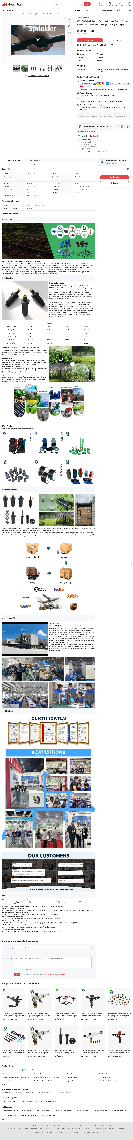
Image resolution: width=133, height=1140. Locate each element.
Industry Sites (79, 1126)
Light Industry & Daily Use (14, 14)
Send (16, 975)
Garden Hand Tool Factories (63, 1111)
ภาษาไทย (98, 1128)
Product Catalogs (29, 1070)
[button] (89, 164)
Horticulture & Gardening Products (32, 14)
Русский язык (49, 1128)
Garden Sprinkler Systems (29, 1115)
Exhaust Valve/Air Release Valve (108, 1081)
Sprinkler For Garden (82, 1111)
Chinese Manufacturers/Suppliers (43, 1126)
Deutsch (63, 1128)
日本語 (88, 1128)
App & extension (107, 10)
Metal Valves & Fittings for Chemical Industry (47, 1081)
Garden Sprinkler (47, 14)
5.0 (107, 163)
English (21, 1128)
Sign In (80, 151)
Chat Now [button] (119, 40)
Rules (129, 10)
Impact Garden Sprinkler (29, 1101)
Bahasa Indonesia (120, 1128)
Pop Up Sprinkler (58, 14)
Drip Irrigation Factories (11, 1111)
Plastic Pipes (70, 1074)
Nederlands (70, 1128)
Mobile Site (109, 1126)
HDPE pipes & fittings (72, 1077)
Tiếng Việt (111, 1128)
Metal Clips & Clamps (8, 1081)
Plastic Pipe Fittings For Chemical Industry (14, 1077)
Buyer (86, 10)
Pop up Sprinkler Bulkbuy (49, 1115)
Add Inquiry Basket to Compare (38, 76)
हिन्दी (93, 1128)
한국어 (82, 1128)
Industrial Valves (39, 1074)
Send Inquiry (90, 40)
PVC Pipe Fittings (104, 1074)
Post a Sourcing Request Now (56, 975)
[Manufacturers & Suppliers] (12, 4)
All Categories (9, 10)
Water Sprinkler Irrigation (100, 1111)
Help (96, 10)
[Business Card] (128, 169)
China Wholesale (58, 1126)
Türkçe (104, 1128)
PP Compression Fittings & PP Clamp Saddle (47, 1077)
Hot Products (18, 1126)
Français (41, 1128)
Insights (116, 1126)
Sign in (129, 5)
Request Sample (112, 45)
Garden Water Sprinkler (119, 1111)
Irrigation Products (72, 1081)
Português (34, 1128)
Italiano (57, 1128)
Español (27, 1128)
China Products (28, 1126)
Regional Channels (89, 1126)
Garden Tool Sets (27, 1111)
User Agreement (77, 1132)
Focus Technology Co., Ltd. (54, 1132)
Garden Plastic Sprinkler (11, 1115)
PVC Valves (5, 1074)
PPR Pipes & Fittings (105, 1077)
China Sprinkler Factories (43, 1111)
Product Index (100, 1126)
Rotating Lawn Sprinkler (11, 1101)
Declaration (87, 1132)
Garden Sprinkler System (48, 1101)
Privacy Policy (95, 1132)
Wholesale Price (69, 1126)
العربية (76, 1128)
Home (3, 14)
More (3, 1119)
